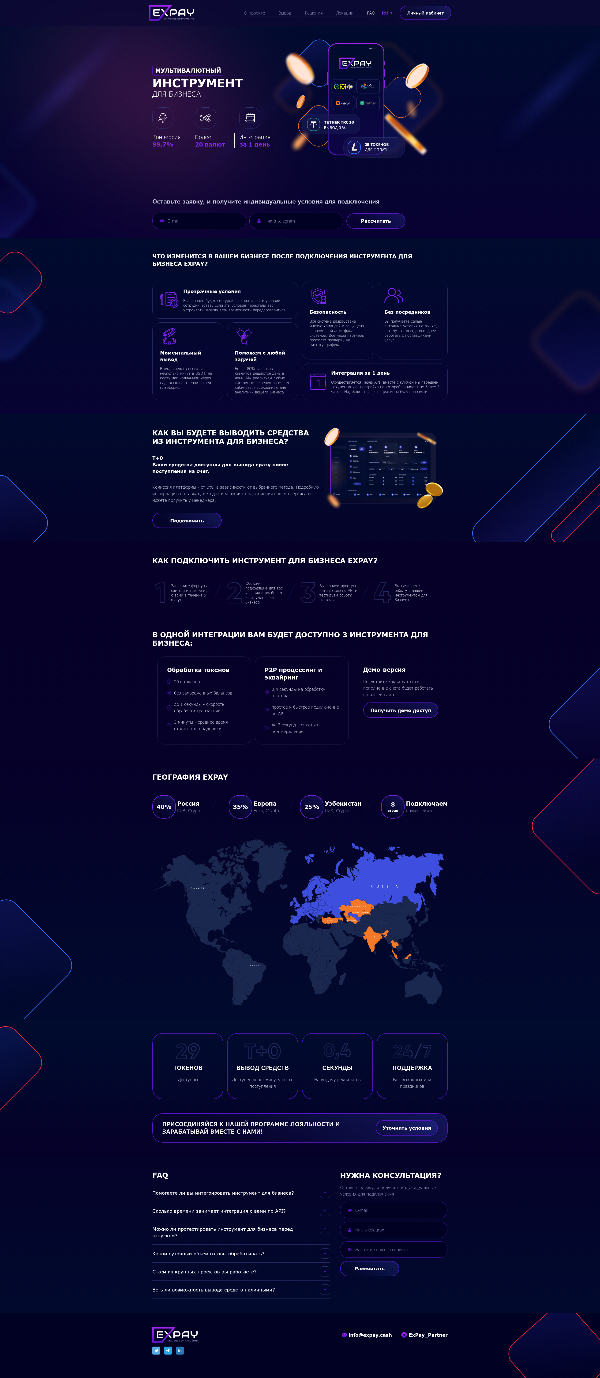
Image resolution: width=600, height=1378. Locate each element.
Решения (314, 12)
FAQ (371, 12)
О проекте (254, 12)
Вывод (284, 12)
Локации (345, 12)
